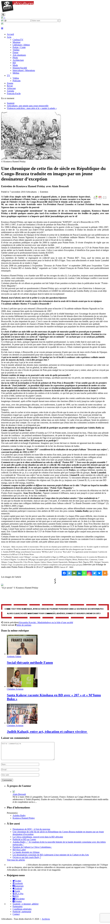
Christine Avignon (15, 689)
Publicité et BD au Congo (24, 839)
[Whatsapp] (84, 573)
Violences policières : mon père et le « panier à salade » (32, 108)
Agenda (10, 91)
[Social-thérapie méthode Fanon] (22, 654)
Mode (15, 65)
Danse (15, 52)
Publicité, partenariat (22, 911)
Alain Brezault (19, 794)
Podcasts (16, 80)
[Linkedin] (79, 573)
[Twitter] (69, 573)
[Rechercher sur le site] (3, 14)
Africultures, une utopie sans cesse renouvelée (27, 105)
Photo (15, 57)
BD (14, 62)
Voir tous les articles (16, 860)
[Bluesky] (99, 573)
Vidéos (16, 78)
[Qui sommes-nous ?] (2, 23)
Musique (16, 42)
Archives (46, 919)
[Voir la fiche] (14, 791)
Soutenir (10, 103)
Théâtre (16, 50)
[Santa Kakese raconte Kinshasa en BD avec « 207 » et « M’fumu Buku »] (22, 686)
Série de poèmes (23, 625)
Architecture (18, 60)
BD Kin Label (19, 849)
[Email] (74, 573)
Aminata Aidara (14, 656)
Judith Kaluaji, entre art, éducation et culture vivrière (47, 731)
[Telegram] (94, 573)
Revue (10, 86)
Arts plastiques (19, 55)
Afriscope (11, 88)
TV (8, 75)
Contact (16, 914)
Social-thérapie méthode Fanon (30, 662)
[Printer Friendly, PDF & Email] (100, 199)
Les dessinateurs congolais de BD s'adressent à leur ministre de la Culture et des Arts (51, 855)
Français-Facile (14, 93)
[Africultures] (17, 12)
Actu (9, 37)
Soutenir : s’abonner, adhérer (26, 904)
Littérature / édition (21, 45)
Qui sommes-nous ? (16, 865)
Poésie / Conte (19, 47)
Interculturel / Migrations (24, 70)
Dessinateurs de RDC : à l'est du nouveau (31, 829)
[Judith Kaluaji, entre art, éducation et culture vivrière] (22, 723)
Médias (16, 73)
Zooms (10, 83)
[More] (105, 573)
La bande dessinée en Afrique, (26, 852)
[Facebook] (64, 573)
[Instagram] (89, 573)
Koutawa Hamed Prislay (24, 818)
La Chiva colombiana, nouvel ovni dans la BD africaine (38, 837)
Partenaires (17, 906)
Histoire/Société (20, 68)
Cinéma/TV (18, 39)
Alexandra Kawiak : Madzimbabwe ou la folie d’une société (46, 622)
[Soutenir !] (55, 611)
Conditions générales (22, 909)
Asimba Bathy (19, 815)
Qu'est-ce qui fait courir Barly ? (27, 857)
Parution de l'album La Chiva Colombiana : (32, 847)
